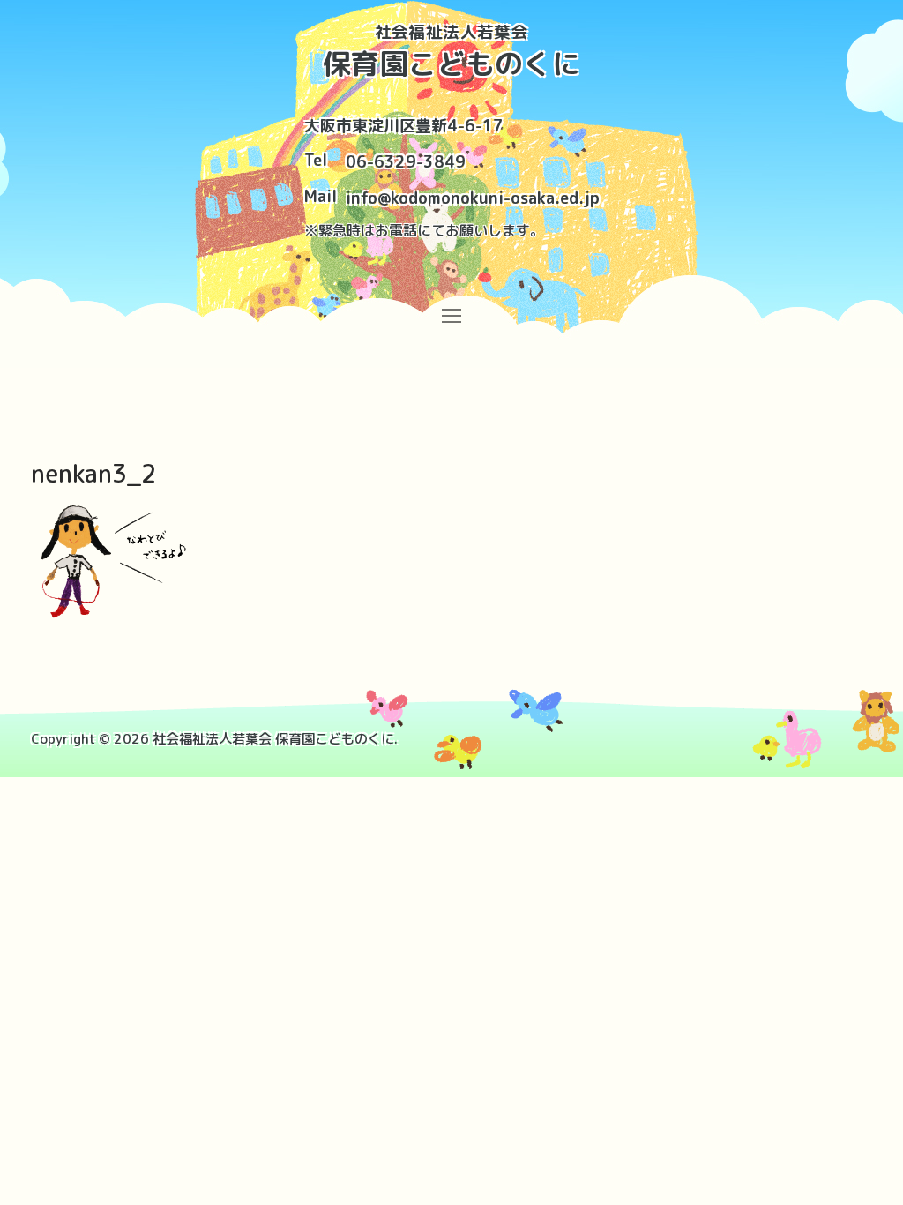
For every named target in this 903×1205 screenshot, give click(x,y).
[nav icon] (451, 314)
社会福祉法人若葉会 (452, 32)
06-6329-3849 (406, 162)
